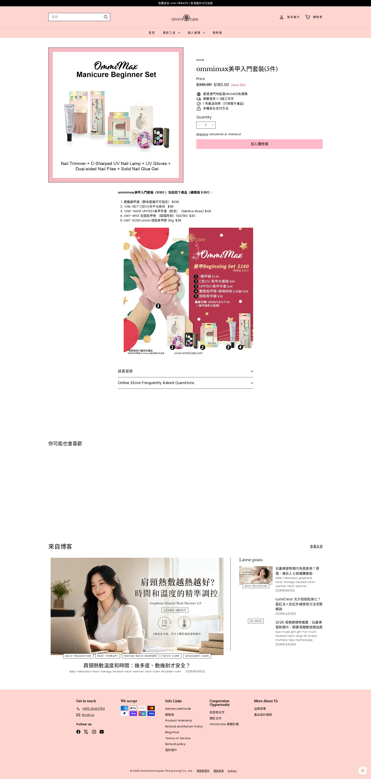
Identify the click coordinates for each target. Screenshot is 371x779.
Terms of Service (178, 738)
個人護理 (195, 33)
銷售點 (217, 33)
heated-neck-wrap (289, 636)
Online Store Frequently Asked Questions (156, 382)
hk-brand (310, 636)
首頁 (152, 33)
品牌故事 (260, 709)
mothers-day (285, 640)
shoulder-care (197, 656)
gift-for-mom (307, 632)
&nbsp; (232, 771)
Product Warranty (178, 720)
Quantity (204, 117)
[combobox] (79, 17)
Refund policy (175, 744)
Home (200, 60)
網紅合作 (216, 718)
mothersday (304, 640)
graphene (305, 578)
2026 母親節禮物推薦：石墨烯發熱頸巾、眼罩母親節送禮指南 (299, 625)
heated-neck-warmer (140, 656)
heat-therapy (107, 656)
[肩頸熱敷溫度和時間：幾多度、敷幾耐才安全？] (137, 606)
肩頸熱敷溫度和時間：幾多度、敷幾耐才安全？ (137, 665)
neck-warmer (297, 586)
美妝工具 (170, 33)
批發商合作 (217, 712)
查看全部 (316, 546)
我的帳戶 (171, 750)
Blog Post (172, 732)
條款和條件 (203, 771)
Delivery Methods (178, 709)
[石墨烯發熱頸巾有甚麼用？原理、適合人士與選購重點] (256, 575)
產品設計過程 (263, 715)
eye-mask (256, 620)
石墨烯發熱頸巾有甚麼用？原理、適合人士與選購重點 (297, 571)
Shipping (202, 134)
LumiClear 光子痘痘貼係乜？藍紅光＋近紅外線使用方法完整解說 (299, 604)
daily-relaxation (78, 656)
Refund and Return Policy (184, 726)
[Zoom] (116, 115)
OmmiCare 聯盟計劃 (224, 724)
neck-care (171, 656)
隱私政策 (219, 771)
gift (293, 632)
